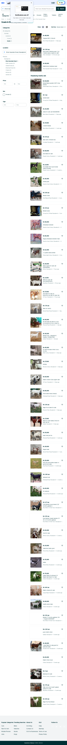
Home (2, 19)
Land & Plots (60, 15)
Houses (39, 15)
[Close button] (31, 3)
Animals (8, 19)
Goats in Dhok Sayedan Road (38, 19)
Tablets (54, 15)
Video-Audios (45, 15)
